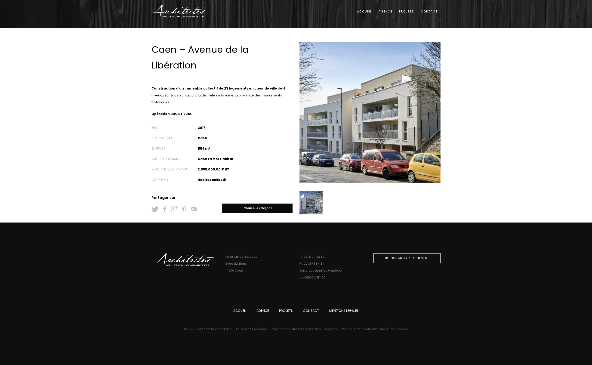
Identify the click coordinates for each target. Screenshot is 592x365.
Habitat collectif (212, 179)
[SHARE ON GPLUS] (174, 209)
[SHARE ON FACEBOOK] (164, 209)
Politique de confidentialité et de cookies (375, 329)
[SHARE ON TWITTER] (154, 209)
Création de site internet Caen (296, 329)
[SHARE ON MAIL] (193, 209)
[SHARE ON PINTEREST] (184, 209)
